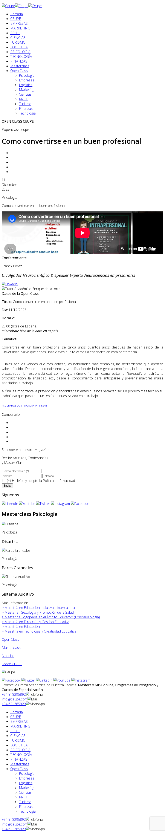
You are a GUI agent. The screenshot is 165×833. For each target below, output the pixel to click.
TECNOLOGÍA (21, 56)
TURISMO (18, 42)
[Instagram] (60, 503)
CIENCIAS (18, 37)
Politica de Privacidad (59, 480)
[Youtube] (27, 503)
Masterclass (19, 66)
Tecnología (27, 113)
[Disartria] (10, 524)
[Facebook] (80, 503)
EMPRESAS (19, 23)
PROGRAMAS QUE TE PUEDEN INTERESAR (24, 405)
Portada (16, 14)
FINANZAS (18, 61)
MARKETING (20, 28)
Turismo (25, 103)
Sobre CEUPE (12, 664)
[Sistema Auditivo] (16, 576)
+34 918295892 (14, 694)
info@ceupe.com (15, 699)
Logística (25, 85)
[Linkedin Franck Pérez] (10, 284)
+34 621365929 (14, 704)
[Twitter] (43, 503)
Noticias (8, 655)
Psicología (26, 75)
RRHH (15, 33)
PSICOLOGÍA (20, 51)
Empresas (26, 80)
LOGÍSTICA (19, 47)
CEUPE (15, 18)
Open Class (19, 70)
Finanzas (26, 108)
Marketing (26, 89)
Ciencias (25, 94)
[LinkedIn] (10, 503)
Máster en (38, 612)
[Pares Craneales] (16, 550)
